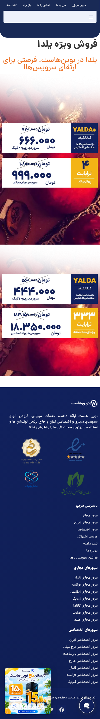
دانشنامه (12, 5)
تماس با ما (43, 5)
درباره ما (61, 5)
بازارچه (27, 5)
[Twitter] (51, 709)
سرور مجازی (79, 5)
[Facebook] (61, 709)
